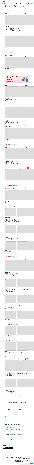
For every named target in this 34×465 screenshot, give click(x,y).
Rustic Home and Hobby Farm (9, 202)
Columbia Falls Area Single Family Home (10, 219)
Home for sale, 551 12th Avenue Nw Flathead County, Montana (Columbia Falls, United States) (17, 305)
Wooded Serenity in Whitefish (9, 161)
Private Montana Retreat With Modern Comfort (11, 273)
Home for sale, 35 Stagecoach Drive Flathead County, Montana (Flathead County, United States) (17, 373)
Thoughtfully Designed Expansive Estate (10, 140)
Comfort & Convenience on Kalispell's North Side (12, 28)
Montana (11, 5)
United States (7, 5)
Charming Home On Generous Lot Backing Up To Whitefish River (14, 120)
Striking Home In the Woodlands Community (11, 99)
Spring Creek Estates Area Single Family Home (11, 336)
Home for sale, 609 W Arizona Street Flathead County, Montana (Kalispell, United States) (17, 289)
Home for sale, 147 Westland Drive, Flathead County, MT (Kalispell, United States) (16, 352)
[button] (21, 396)
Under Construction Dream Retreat (10, 69)
